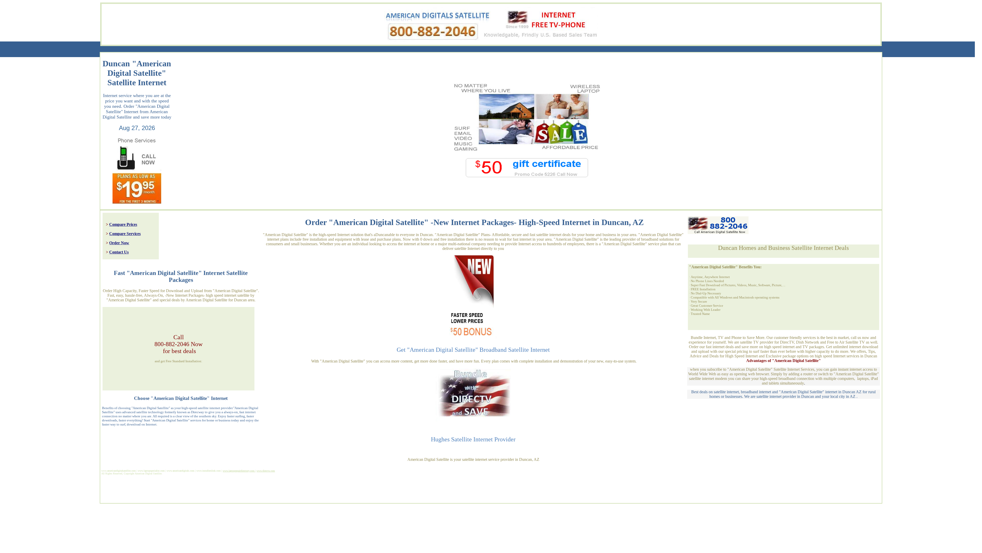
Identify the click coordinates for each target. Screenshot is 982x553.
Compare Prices (123, 224)
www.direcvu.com (265, 470)
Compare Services (125, 233)
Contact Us (119, 252)
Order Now (119, 243)
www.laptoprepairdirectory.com (239, 470)
